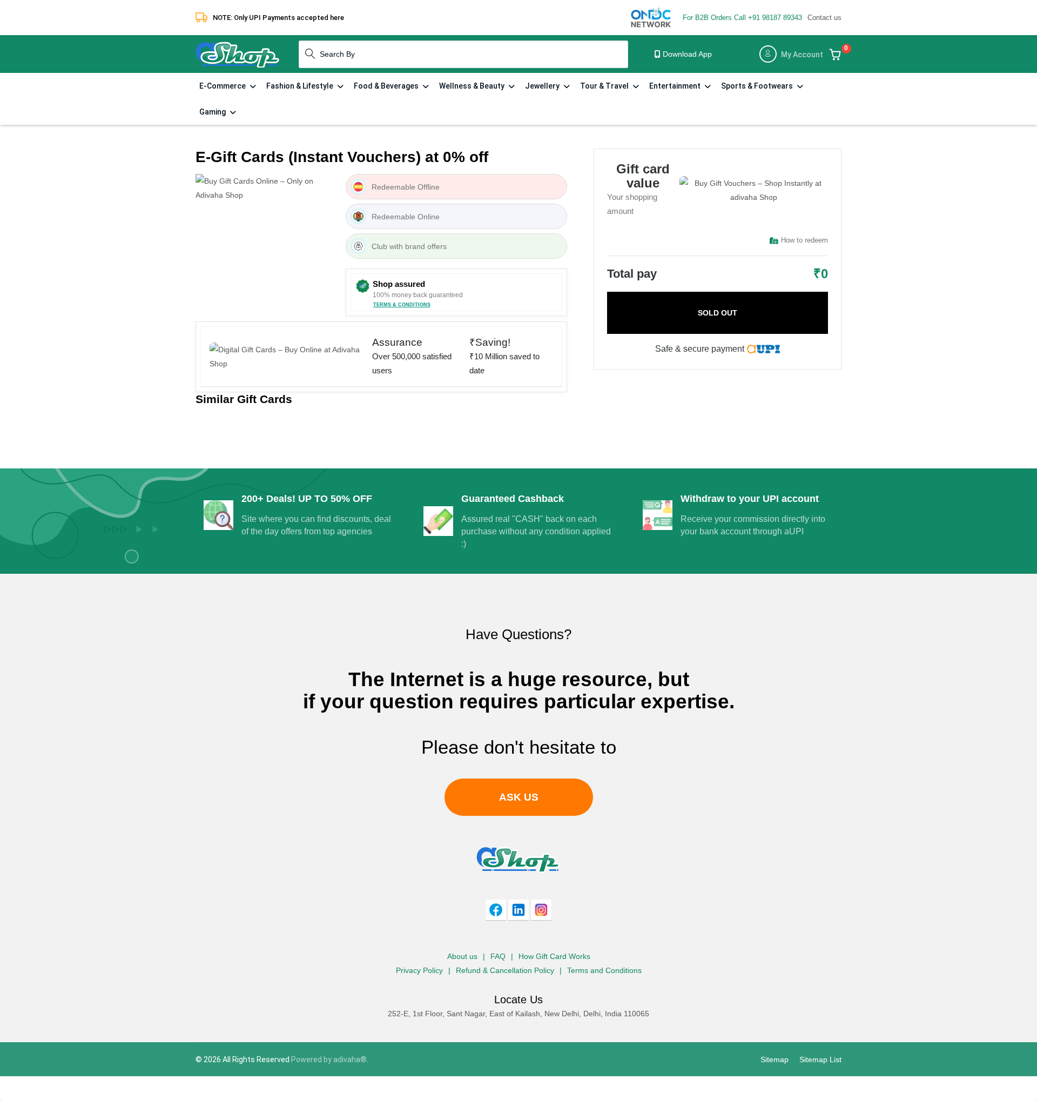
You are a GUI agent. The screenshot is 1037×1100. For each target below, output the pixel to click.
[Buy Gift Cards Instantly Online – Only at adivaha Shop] (238, 53)
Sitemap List (820, 1059)
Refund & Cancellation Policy (505, 970)
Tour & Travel (605, 86)
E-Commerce (223, 86)
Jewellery (543, 86)
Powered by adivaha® (329, 1059)
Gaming (213, 112)
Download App (686, 54)
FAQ (498, 956)
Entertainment (675, 86)
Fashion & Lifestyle (300, 86)
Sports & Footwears (757, 86)
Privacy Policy (419, 970)
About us (462, 956)
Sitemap (774, 1059)
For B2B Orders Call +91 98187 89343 (742, 18)
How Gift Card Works (554, 956)
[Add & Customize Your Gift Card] (835, 54)
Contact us (824, 18)
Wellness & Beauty (472, 86)
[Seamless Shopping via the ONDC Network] (651, 16)
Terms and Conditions (604, 970)
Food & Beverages (387, 86)
